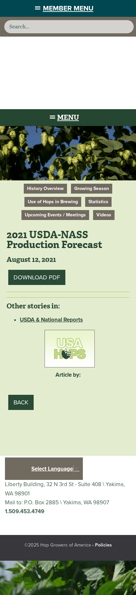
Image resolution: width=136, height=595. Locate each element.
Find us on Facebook (14, 524)
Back (21, 402)
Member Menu (68, 8)
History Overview (45, 188)
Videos (103, 215)
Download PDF (37, 277)
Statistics (98, 201)
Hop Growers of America (68, 73)
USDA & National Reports (51, 319)
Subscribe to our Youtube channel (32, 524)
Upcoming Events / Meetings (55, 215)
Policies (103, 545)
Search (126, 26)
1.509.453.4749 (24, 511)
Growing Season (91, 188)
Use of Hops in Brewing (53, 201)
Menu (68, 117)
